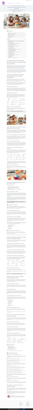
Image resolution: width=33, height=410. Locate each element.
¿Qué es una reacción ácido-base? (11, 48)
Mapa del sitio (27, 405)
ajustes (20, 409)
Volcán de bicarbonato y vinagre (11, 46)
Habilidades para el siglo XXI (11, 42)
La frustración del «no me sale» (11, 55)
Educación (21, 404)
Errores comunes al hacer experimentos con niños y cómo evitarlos (13, 54)
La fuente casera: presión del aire (11, 52)
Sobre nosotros (27, 0)
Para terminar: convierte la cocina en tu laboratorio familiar (13, 57)
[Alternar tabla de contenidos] (25, 39)
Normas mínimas (10, 56)
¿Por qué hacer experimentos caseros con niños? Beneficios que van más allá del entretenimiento (16, 41)
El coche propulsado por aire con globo (12, 53)
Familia (20, 405)
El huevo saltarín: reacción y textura (11, 47)
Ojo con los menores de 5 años (11, 45)
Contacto (30, 0)
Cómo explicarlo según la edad (11, 51)
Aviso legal (27, 404)
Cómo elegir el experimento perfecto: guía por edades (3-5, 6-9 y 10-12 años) (14, 43)
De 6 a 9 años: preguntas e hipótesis (11, 44)
